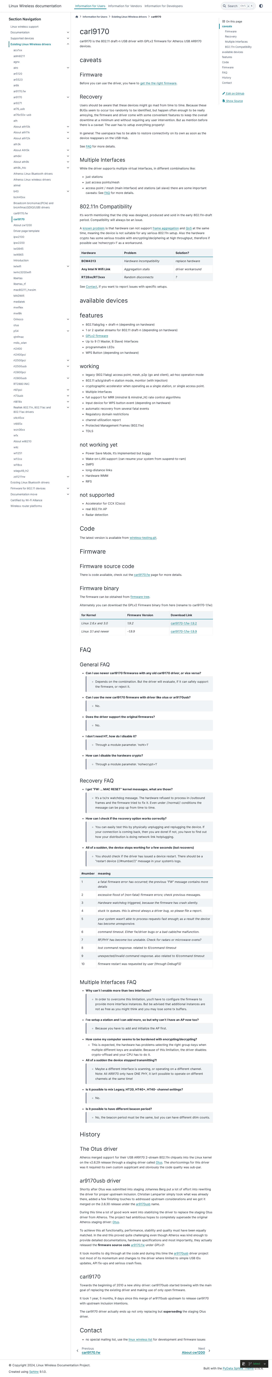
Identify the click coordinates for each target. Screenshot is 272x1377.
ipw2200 (19, 242)
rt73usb (18, 395)
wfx (16, 435)
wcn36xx (19, 429)
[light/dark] (261, 6)
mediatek (19, 301)
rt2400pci (20, 354)
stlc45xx (19, 417)
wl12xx (18, 458)
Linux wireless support (24, 26)
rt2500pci (20, 360)
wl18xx (18, 464)
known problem (94, 228)
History (226, 77)
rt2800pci (20, 372)
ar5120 (18, 73)
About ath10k (22, 126)
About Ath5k (21, 150)
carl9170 (19, 219)
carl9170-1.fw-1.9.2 (184, 623)
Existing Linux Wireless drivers (31, 44)
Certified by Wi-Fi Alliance (26, 500)
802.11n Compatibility (238, 46)
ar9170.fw (20, 91)
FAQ (224, 72)
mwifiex (18, 307)
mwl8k (18, 313)
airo (16, 67)
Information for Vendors (125, 6)
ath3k (17, 144)
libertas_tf (20, 283)
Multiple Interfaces (236, 41)
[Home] (76, 17)
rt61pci (18, 389)
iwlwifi (17, 266)
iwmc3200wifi (22, 272)
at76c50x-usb (22, 114)
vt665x (18, 423)
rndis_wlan (20, 342)
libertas (18, 278)
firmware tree (139, 597)
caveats (227, 26)
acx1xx (18, 50)
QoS (189, 228)
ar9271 (18, 103)
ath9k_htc (20, 167)
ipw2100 (19, 236)
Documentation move (24, 494)
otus (16, 325)
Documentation (20, 32)
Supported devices (22, 38)
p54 (16, 330)
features (227, 57)
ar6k (16, 85)
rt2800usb (20, 378)
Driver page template (26, 230)
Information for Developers (164, 6)
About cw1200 (23, 225)
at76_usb (19, 108)
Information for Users (90, 6)
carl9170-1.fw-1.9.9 (184, 631)
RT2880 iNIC (21, 383)
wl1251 (18, 453)
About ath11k (22, 132)
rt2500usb (20, 366)
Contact (227, 82)
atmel (17, 185)
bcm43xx (19, 197)
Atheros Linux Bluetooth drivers (33, 173)
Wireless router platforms (26, 505)
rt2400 (18, 348)
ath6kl (17, 156)
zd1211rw (19, 476)
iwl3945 (18, 248)
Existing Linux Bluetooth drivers (30, 482)
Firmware (230, 31)
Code (225, 62)
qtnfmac (19, 336)
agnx (17, 61)
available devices (232, 52)
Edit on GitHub (234, 93)
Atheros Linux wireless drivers (32, 179)
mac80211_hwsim (25, 289)
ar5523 (18, 79)
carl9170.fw (21, 213)
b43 (16, 191)
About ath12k (22, 138)
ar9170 (18, 97)
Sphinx (34, 1371)
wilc (16, 447)
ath (16, 120)
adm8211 (19, 56)
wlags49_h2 (21, 470)
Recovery (231, 36)
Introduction (21, 260)
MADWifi (19, 295)
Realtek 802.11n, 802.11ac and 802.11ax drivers (32, 409)
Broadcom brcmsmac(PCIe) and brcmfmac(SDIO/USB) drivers (33, 205)
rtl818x (18, 401)
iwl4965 (18, 254)
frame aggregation (166, 228)
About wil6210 (22, 441)
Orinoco (18, 319)
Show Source (234, 100)
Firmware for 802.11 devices (28, 488)
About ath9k (21, 161)
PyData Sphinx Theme (238, 1368)
